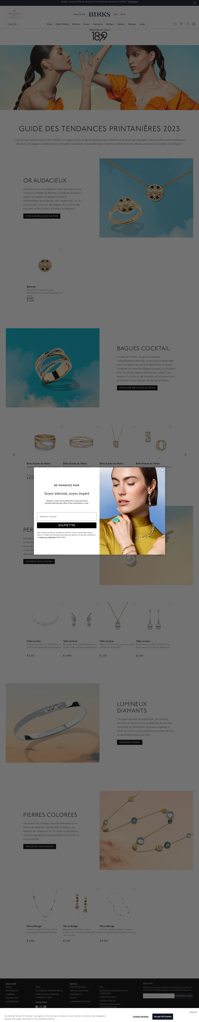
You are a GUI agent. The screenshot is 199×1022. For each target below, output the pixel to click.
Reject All (193, 1012)
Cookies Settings (140, 1016)
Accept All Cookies (162, 1016)
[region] (99, 1015)
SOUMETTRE (66, 525)
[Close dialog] (162, 470)
